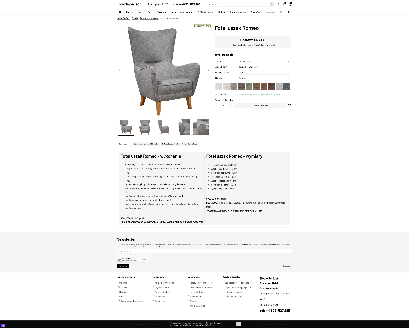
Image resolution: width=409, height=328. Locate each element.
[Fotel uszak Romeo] (164, 71)
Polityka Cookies (207, 325)
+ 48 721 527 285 (189, 4)
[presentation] (124, 144)
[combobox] (264, 61)
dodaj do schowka (289, 106)
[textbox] (264, 61)
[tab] (124, 144)
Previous (119, 70)
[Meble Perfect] (130, 4)
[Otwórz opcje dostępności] (3, 325)
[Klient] (278, 4)
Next (208, 70)
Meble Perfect (123, 18)
